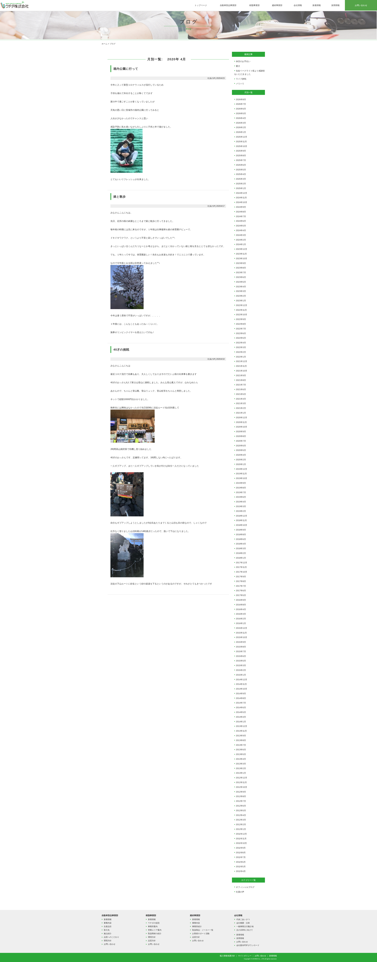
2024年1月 (241, 244)
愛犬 (238, 66)
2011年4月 (241, 871)
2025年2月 (241, 183)
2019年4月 (241, 501)
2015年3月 (241, 665)
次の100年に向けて (244, 930)
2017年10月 (241, 572)
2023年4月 (241, 286)
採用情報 (335, 5)
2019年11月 (241, 473)
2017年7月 (241, 586)
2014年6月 (241, 707)
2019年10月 (241, 478)
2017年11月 (241, 567)
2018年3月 (241, 548)
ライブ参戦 (241, 79)
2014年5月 (241, 712)
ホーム (104, 44)
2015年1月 (241, 675)
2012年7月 (241, 801)
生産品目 (107, 926)
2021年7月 (241, 385)
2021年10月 (241, 371)
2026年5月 (241, 113)
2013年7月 (241, 745)
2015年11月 (241, 633)
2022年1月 (241, 357)
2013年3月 (241, 764)
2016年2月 (241, 618)
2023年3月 (241, 291)
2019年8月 (241, 488)
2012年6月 (241, 806)
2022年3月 (241, 347)
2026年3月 (241, 123)
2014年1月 (241, 721)
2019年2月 (241, 511)
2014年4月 (241, 717)
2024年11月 (241, 197)
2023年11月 (241, 254)
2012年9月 (241, 792)
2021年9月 (241, 375)
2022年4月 (241, 342)
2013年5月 (241, 754)
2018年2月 (241, 553)
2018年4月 (241, 544)
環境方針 (107, 940)
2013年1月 (241, 773)
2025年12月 (241, 137)
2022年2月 (241, 352)
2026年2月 (241, 127)
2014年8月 (241, 698)
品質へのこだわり (111, 937)
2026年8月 (241, 99)
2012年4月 (241, 815)
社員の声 (240, 892)
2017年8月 (241, 581)
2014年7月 (241, 703)
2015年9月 (241, 642)
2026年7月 (241, 104)
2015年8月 (241, 647)
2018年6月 (241, 539)
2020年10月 (241, 427)
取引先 (107, 930)
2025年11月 (241, 141)
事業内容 (107, 923)
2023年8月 (241, 268)
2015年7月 (241, 651)
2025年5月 (241, 169)
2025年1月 (241, 188)
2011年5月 (241, 866)
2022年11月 (241, 310)
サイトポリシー (245, 956)
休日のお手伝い (243, 61)
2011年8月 (241, 852)
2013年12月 (241, 726)
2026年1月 (241, 132)
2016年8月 (241, 604)
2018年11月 (241, 520)
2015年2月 (241, 670)
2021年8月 (241, 380)
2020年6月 (241, 445)
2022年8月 (241, 324)
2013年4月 (241, 759)
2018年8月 (241, 534)
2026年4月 (241, 118)
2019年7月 (241, 492)
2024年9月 (241, 207)
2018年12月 (241, 516)
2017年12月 (241, 562)
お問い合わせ (361, 5)
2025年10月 (241, 146)
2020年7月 (241, 441)
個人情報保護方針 (227, 956)
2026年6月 (241, 109)
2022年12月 (241, 305)
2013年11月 (241, 731)
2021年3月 (241, 403)
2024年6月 (241, 221)
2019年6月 (241, 497)
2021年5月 (241, 394)
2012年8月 (241, 796)
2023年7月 (241, 272)
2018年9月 (241, 530)
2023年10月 (241, 258)
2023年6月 (241, 277)
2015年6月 (241, 656)
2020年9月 (241, 431)
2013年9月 (241, 735)
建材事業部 (277, 5)
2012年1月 (241, 829)
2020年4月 (241, 455)
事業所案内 (153, 926)
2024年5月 (241, 226)
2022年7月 (241, 328)
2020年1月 (241, 464)
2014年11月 (241, 684)
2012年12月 (241, 777)
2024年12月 (241, 193)
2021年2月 (241, 408)
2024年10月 (241, 202)
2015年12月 (241, 628)
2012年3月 (241, 820)
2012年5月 (241, 810)
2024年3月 (241, 235)
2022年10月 (241, 314)
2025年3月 (241, 179)
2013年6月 (241, 749)
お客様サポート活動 (200, 933)
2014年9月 (241, 693)
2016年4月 (241, 609)
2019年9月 (241, 483)
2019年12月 (241, 469)
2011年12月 (241, 834)
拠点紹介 (107, 933)
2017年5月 (241, 595)
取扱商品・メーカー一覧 (202, 930)
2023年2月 (241, 296)
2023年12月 (241, 249)
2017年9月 (241, 576)
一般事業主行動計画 (245, 926)
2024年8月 (241, 212)
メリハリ (240, 83)
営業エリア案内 (154, 930)
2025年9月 (241, 151)
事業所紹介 (197, 926)
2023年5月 (241, 282)
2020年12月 (241, 417)
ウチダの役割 (153, 923)
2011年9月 (241, 848)
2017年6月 (241, 590)
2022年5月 (241, 338)
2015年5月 (241, 661)
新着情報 (316, 5)
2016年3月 (241, 614)
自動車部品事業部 (228, 5)
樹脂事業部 (254, 5)
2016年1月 (241, 623)
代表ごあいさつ (243, 919)
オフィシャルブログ (245, 887)
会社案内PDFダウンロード (247, 945)
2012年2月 (241, 824)
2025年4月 (241, 174)
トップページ (201, 5)
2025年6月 (241, 165)
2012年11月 (241, 782)
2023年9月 (241, 263)
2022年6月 (241, 333)
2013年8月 (241, 740)
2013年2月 (241, 768)
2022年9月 (241, 319)
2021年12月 (241, 361)
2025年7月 (241, 160)
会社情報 (298, 5)
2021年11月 (241, 366)
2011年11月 (241, 838)
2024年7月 (241, 216)
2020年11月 (241, 422)
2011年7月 (241, 857)
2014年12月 (241, 679)
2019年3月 (241, 506)
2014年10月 (241, 689)
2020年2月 (241, 459)
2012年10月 (241, 787)
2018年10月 (241, 525)
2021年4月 (241, 399)
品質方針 (152, 940)
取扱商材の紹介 (154, 933)
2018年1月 (241, 558)
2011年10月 (241, 843)
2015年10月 (241, 637)
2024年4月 (241, 230)
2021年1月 (241, 413)
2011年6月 (241, 862)
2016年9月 (241, 600)
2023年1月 (241, 300)
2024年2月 (241, 240)
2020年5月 (241, 450)
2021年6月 (241, 389)
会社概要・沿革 (243, 923)
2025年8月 (241, 155)
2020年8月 (241, 436)
